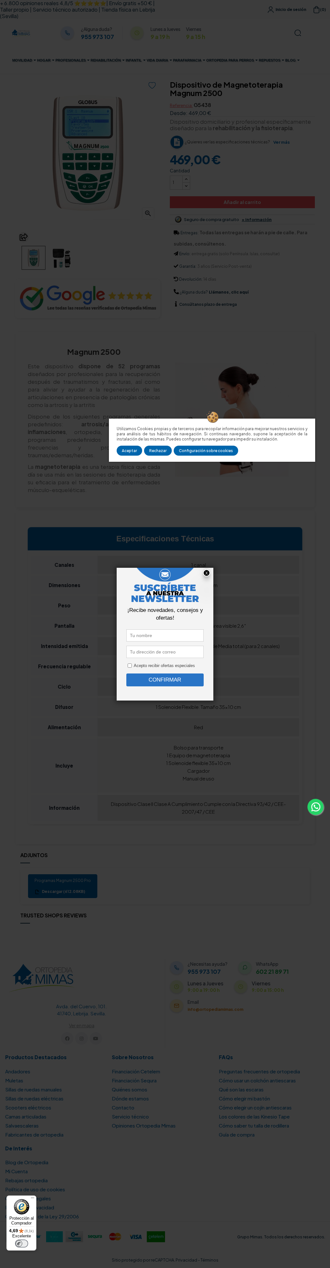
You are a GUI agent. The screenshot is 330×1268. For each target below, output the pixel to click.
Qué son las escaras (241, 1089)
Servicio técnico (130, 1116)
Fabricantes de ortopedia (34, 1134)
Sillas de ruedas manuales (33, 1089)
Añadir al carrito (242, 202)
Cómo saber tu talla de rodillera (254, 1125)
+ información (257, 220)
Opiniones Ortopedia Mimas (144, 1125)
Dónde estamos (130, 1098)
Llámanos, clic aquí (228, 292)
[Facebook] (67, 1038)
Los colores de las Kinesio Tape (254, 1116)
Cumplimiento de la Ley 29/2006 (42, 1216)
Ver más (281, 142)
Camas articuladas (25, 1116)
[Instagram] (81, 1038)
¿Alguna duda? (194, 292)
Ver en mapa (81, 1025)
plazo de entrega (208, 304)
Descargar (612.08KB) (63, 891)
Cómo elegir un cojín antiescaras (255, 1107)
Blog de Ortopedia (26, 1162)
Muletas (14, 1080)
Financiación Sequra (134, 1080)
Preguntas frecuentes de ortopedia (259, 1071)
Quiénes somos (129, 1089)
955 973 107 (97, 37)
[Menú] (32, 1199)
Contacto (123, 1107)
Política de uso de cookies (35, 1189)
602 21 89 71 (272, 971)
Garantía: (187, 266)
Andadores (17, 1071)
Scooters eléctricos (28, 1107)
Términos (209, 1260)
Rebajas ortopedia (26, 1180)
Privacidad (186, 1260)
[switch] (21, 1243)
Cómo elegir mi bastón (244, 1098)
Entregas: (189, 232)
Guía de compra (237, 1134)
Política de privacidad (29, 1207)
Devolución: (190, 279)
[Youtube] (96, 1038)
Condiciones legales (28, 1198)
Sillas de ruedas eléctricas (34, 1098)
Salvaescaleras (22, 1125)
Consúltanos (191, 304)
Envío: (184, 253)
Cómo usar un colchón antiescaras (257, 1080)
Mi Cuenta (16, 1171)
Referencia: (181, 105)
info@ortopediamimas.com (215, 1009)
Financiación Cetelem (136, 1071)
